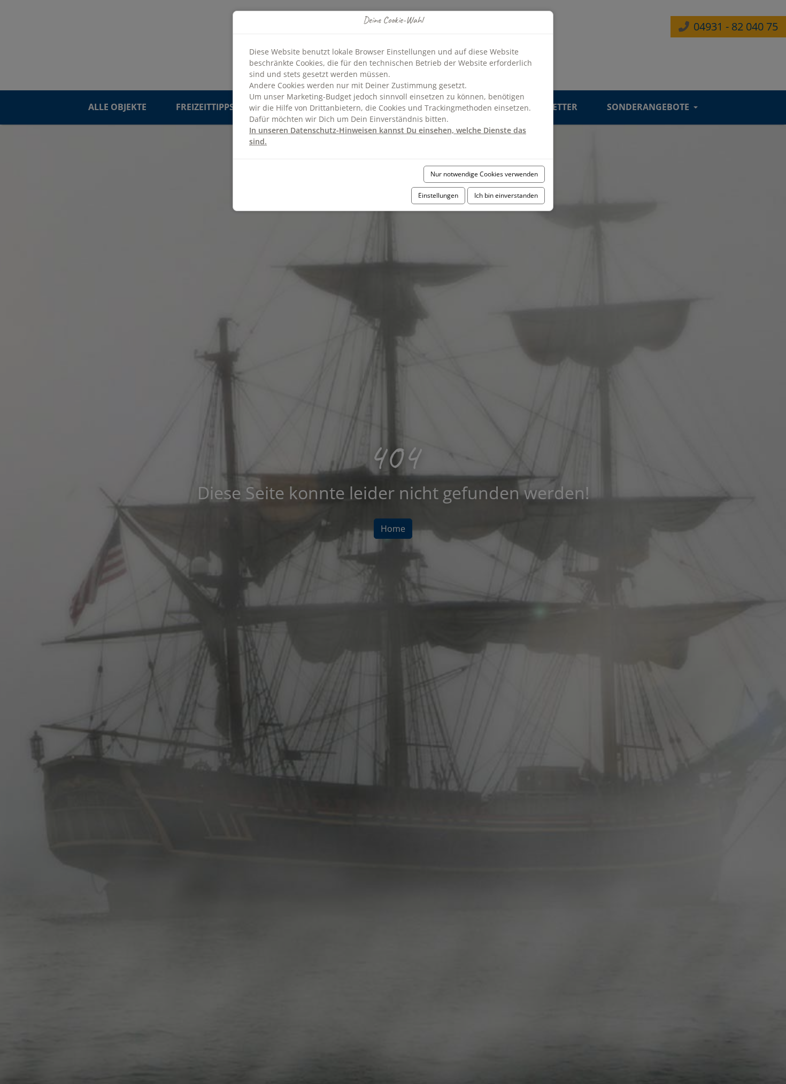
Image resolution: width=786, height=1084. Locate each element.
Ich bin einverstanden (506, 195)
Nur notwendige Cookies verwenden (484, 174)
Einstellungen (438, 195)
